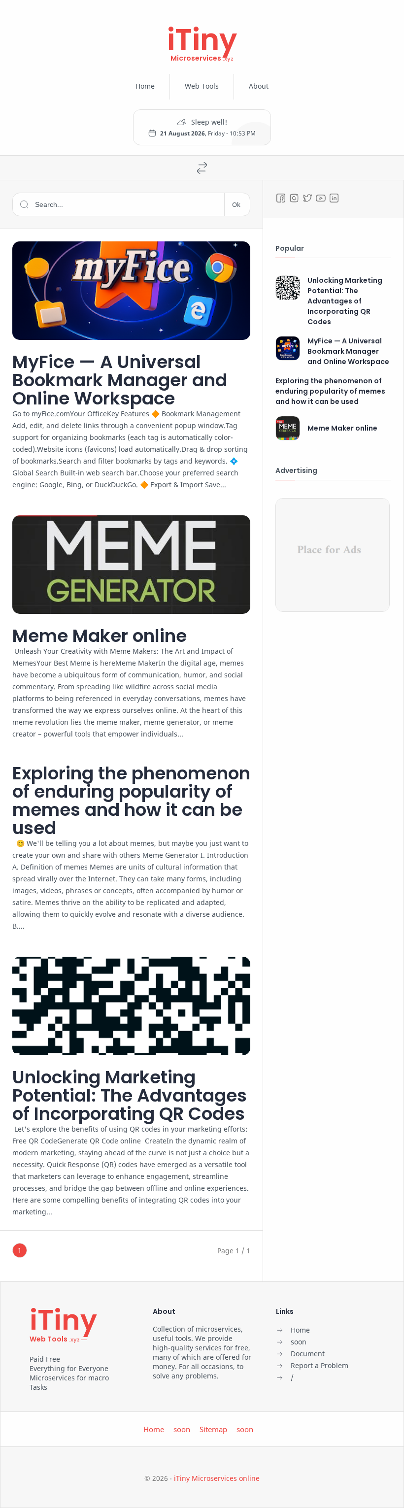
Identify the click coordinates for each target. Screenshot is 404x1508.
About (259, 86)
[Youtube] (320, 198)
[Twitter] (307, 198)
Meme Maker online (99, 635)
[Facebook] (280, 198)
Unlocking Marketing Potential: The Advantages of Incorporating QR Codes (129, 1095)
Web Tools (202, 86)
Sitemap (213, 1429)
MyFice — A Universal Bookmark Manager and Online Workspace (119, 380)
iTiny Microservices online (217, 1478)
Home (145, 86)
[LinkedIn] (334, 198)
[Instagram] (294, 198)
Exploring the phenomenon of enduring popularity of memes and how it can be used (131, 800)
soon (181, 1429)
